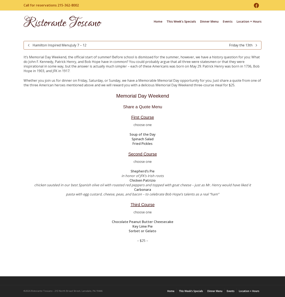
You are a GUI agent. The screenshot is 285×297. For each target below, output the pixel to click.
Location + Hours (249, 21)
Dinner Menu (209, 21)
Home (158, 21)
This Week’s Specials (181, 21)
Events (227, 21)
